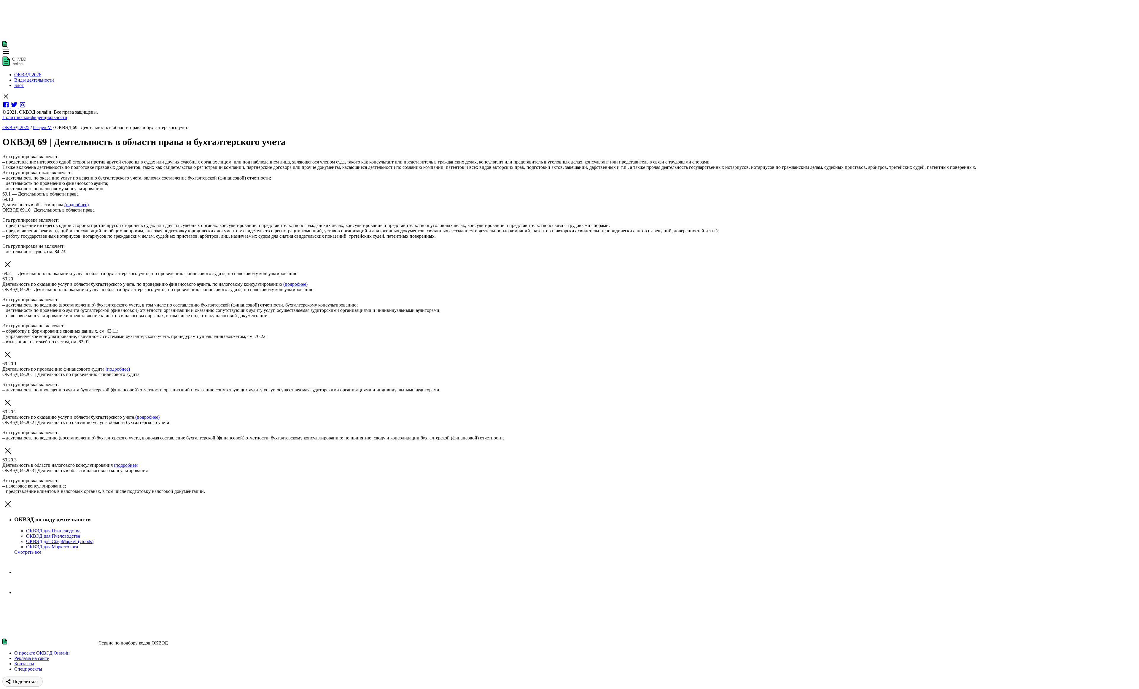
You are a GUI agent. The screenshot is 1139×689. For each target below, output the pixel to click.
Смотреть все (27, 552)
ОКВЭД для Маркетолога (52, 546)
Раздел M (42, 127)
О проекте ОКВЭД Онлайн (42, 652)
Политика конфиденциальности (34, 117)
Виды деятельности (34, 79)
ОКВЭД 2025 (15, 127)
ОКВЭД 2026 (27, 74)
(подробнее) (76, 204)
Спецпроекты (28, 668)
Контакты (24, 663)
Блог (19, 85)
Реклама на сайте (31, 658)
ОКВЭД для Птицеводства (53, 530)
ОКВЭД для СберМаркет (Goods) (59, 541)
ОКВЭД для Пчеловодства (53, 536)
